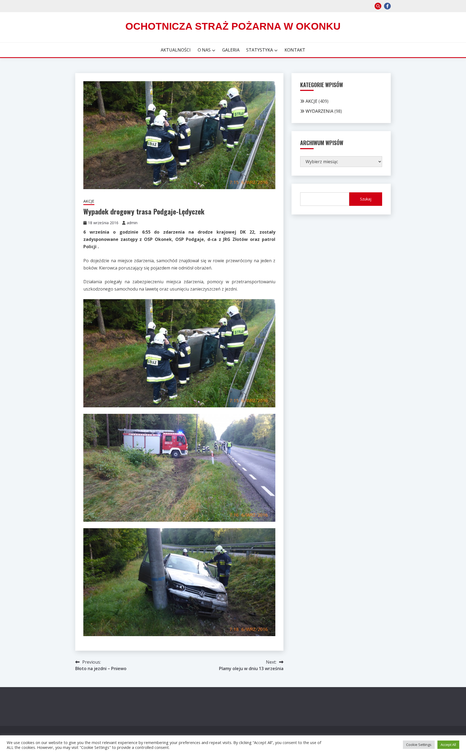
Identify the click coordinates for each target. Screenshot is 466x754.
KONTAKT (295, 50)
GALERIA (230, 50)
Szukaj (365, 199)
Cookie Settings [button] (418, 744)
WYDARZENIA (319, 111)
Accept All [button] (448, 744)
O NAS (204, 50)
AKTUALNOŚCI (176, 50)
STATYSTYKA (259, 50)
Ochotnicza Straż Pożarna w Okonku (233, 26)
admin (132, 222)
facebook (387, 6)
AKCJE (88, 201)
